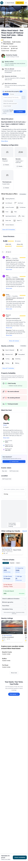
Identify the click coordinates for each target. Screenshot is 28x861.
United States (7, 42)
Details (7, 164)
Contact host (14, 461)
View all (24, 25)
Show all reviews (14, 341)
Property (6, 94)
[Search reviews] (2, 252)
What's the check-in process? (10, 103)
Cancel (18, 562)
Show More (4, 141)
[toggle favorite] (21, 534)
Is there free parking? (8, 101)
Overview (6, 562)
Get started (13, 694)
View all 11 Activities (8, 368)
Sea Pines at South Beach (8, 637)
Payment (12, 562)
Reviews (12, 94)
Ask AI (9, 252)
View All (24, 531)
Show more (9, 269)
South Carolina (16, 42)
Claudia (6, 423)
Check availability (19, 857)
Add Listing (20, 2)
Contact (20, 111)
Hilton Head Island (8, 43)
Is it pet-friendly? (7, 106)
